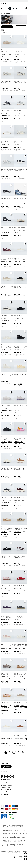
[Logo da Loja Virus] (13, 8)
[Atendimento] (25, 859)
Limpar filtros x (4, 32)
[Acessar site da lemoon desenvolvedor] (11, 857)
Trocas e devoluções (5, 787)
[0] (26, 8)
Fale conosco (4, 782)
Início (2, 13)
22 (22, 752)
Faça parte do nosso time (7, 791)
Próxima (13, 756)
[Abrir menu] (1, 8)
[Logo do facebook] (2, 776)
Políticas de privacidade (6, 785)
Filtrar (3, 26)
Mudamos (3, 798)
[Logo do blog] (10, 776)
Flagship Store (4, 3)
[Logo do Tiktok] (13, 776)
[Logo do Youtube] (7, 776)
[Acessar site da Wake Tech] (20, 857)
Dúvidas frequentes (5, 784)
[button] (0, 1)
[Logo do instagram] (5, 776)
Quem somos (4, 797)
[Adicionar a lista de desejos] (11, 36)
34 (1, 30)
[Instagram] (25, 856)
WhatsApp (7, 766)
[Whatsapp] (25, 853)
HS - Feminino (7, 13)
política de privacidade (7, 851)
